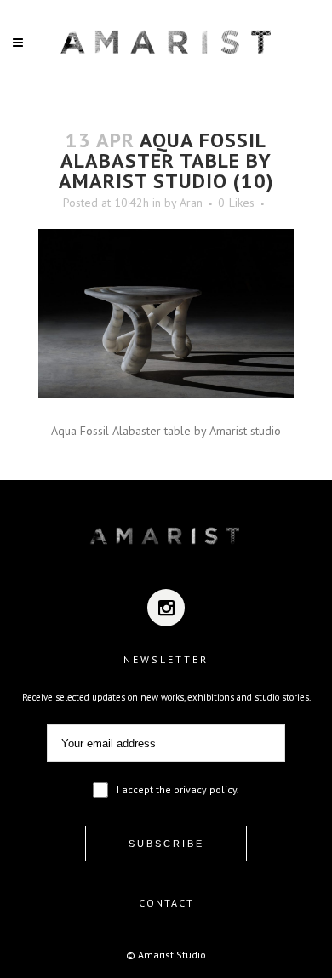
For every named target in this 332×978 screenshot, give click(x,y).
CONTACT (166, 902)
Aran (191, 202)
